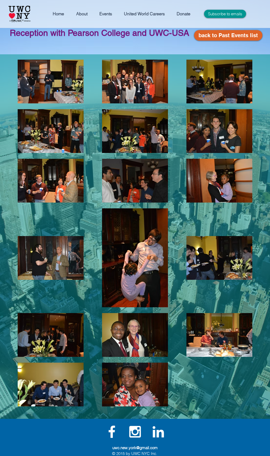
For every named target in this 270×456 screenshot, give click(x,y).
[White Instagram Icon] (135, 432)
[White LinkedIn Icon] (158, 432)
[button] (81, 14)
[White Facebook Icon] (112, 432)
